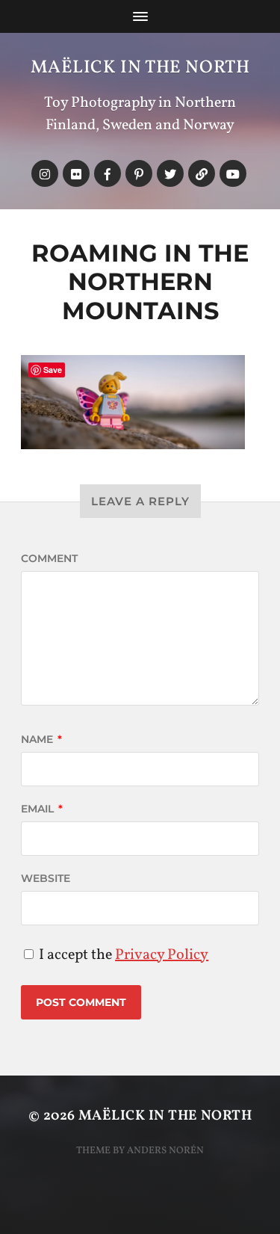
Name (41, 739)
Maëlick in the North (140, 68)
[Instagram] (44, 173)
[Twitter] (170, 173)
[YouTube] (233, 173)
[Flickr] (76, 173)
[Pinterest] (138, 173)
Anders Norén (165, 1151)
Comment (49, 558)
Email (42, 808)
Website (45, 878)
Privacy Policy (161, 955)
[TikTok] (201, 173)
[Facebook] (107, 173)
